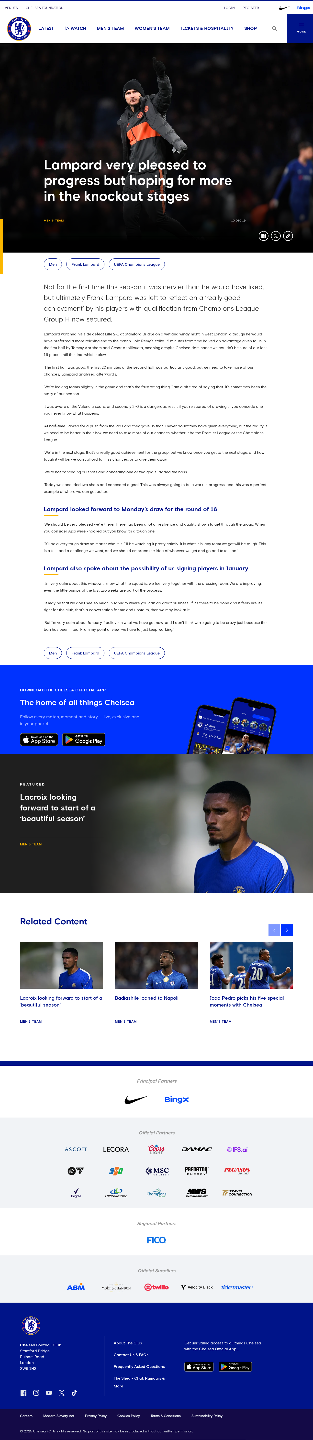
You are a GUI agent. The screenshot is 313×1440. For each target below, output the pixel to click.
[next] (287, 930)
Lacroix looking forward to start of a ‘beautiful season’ (61, 1002)
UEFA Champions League (137, 264)
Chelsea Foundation (45, 8)
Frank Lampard (85, 264)
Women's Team (152, 28)
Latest (46, 28)
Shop (250, 28)
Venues (11, 8)
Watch (78, 28)
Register (251, 8)
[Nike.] (284, 8)
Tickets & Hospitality (207, 28)
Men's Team (110, 28)
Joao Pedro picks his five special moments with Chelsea (247, 1002)
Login (229, 8)
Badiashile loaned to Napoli (147, 998)
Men (53, 264)
